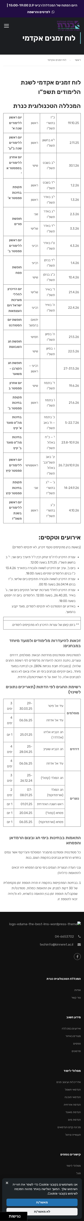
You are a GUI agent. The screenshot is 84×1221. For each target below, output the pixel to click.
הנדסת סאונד (73, 1112)
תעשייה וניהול (73, 1134)
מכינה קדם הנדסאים (69, 1127)
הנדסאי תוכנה (73, 1097)
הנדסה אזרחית (72, 1104)
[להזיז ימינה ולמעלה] (6, 1215)
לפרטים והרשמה (38, 12)
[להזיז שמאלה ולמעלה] (3, 1215)
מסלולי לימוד (73, 1165)
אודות (77, 990)
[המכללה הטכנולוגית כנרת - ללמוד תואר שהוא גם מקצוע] (68, 27)
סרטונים (76, 1051)
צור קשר (76, 997)
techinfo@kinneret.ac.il (56, 944)
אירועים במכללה (71, 1028)
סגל (78, 1173)
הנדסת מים (74, 1119)
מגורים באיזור (73, 1036)
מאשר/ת (42, 1202)
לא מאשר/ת (42, 1211)
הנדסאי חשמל (73, 1089)
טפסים (77, 1043)
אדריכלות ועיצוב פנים (68, 1082)
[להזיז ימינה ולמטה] (6, 1217)
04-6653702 (64, 936)
